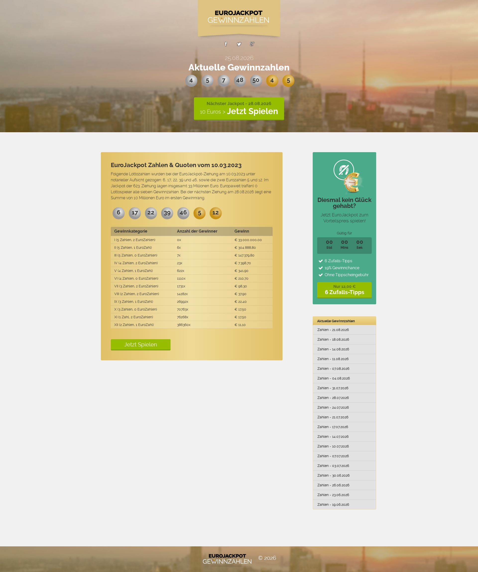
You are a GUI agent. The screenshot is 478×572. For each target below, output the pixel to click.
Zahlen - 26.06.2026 (333, 485)
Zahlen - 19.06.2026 (333, 505)
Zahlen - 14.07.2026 (333, 437)
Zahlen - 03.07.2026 (333, 466)
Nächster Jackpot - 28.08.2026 (239, 108)
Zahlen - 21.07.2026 (332, 417)
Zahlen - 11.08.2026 (333, 359)
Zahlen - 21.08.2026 (333, 330)
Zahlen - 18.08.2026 (333, 339)
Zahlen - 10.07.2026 (333, 446)
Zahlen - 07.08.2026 (333, 369)
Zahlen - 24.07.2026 (333, 407)
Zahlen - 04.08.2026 (333, 378)
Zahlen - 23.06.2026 (333, 495)
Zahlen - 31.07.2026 (332, 388)
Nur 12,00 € (344, 289)
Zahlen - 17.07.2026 (332, 427)
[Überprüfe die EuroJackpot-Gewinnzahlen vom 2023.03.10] (226, 45)
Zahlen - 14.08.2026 (333, 349)
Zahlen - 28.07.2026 (333, 398)
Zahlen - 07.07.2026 (333, 456)
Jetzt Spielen (140, 344)
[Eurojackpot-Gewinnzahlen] (239, 20)
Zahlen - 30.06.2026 (333, 475)
